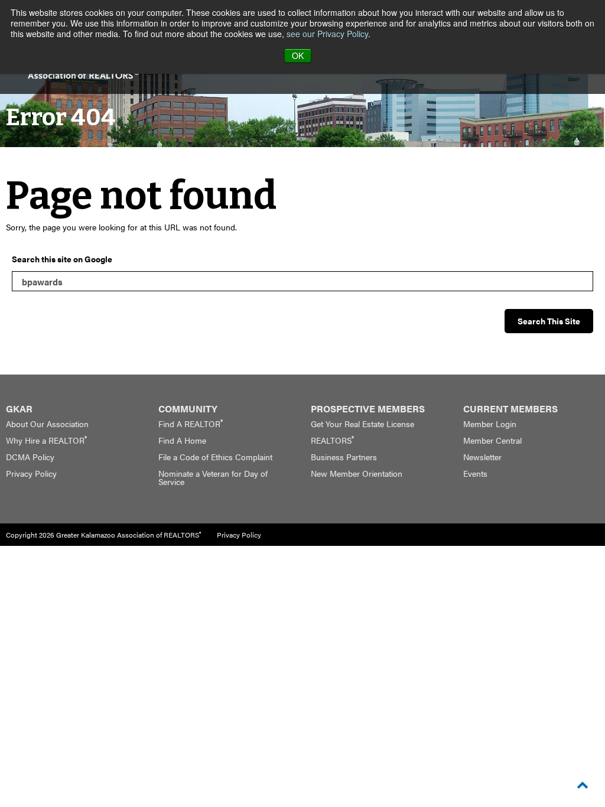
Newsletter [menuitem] (482, 457)
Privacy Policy (239, 534)
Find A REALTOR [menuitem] (190, 423)
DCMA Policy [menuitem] (30, 457)
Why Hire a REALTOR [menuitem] (46, 440)
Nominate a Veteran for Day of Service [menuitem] (213, 477)
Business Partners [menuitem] (344, 457)
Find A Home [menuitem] (182, 440)
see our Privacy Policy (327, 34)
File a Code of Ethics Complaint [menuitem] (215, 457)
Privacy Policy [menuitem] (31, 473)
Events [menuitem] (475, 473)
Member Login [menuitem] (489, 423)
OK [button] (298, 55)
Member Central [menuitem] (492, 440)
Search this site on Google (62, 259)
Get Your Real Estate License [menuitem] (362, 423)
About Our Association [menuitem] (47, 423)
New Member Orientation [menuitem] (356, 473)
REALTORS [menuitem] (332, 440)
